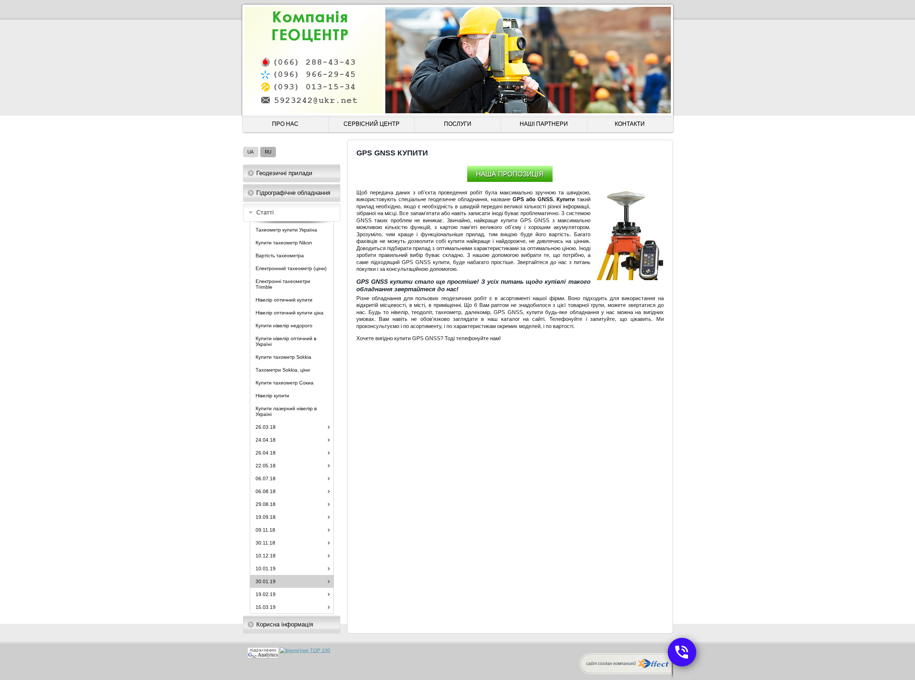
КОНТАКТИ (630, 124)
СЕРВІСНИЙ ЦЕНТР (371, 124)
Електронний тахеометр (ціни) (291, 268)
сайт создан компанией (611, 663)
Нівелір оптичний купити (284, 300)
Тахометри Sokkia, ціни (283, 370)
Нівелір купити (272, 395)
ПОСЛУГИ (457, 124)
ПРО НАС (285, 124)
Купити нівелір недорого (284, 325)
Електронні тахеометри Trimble (283, 284)
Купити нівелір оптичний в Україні (286, 341)
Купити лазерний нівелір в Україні (286, 411)
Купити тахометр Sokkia (283, 357)
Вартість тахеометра (280, 255)
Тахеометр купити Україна (286, 230)
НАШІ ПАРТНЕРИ (544, 124)
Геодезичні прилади (284, 173)
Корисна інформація (284, 624)
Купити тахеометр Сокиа (284, 383)
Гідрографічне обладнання (293, 192)
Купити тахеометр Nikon (284, 242)
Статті (265, 212)
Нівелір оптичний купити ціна (289, 313)
